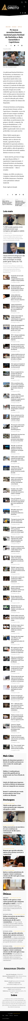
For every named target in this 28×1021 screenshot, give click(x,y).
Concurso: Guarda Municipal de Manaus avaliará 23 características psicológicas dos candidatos (17, 727)
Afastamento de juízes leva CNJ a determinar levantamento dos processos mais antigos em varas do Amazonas (18, 437)
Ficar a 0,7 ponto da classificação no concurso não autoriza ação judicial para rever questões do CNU (18, 501)
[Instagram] (22, 13)
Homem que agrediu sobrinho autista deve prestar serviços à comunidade (13, 852)
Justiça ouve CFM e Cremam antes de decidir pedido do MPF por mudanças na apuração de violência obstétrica (17, 397)
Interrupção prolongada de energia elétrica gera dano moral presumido (18, 365)
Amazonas (8, 26)
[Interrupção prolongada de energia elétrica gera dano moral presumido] (6, 365)
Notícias (20, 26)
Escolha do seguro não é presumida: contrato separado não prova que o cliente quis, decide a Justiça (17, 628)
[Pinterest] (18, 45)
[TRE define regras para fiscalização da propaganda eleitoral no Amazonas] (6, 511)
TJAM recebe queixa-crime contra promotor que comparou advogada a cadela (13, 229)
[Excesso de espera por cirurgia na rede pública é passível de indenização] (6, 697)
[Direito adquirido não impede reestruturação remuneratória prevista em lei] (6, 598)
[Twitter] (25, 13)
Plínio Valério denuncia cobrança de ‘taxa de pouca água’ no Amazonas (7, 202)
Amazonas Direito (16, 1013)
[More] (21, 45)
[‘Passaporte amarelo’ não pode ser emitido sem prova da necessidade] (6, 521)
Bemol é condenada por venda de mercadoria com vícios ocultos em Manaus (13, 793)
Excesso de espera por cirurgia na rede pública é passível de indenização (17, 697)
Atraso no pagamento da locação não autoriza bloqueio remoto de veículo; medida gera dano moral (18, 375)
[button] (22, 2)
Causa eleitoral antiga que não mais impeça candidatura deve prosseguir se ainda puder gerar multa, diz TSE (14, 258)
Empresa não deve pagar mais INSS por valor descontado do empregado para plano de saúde (17, 639)
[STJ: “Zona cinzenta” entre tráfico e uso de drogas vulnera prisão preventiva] (6, 747)
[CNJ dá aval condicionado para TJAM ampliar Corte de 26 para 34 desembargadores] (6, 426)
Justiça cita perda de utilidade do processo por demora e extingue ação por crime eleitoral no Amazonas (17, 308)
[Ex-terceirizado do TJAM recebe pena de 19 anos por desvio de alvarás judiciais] (6, 668)
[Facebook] (20, 13)
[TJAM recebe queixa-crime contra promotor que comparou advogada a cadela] (14, 219)
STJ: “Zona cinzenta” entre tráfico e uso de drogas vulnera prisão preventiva (17, 747)
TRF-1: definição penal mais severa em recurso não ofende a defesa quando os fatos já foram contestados (17, 707)
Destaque (14, 26)
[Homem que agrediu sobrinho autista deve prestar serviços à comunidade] (14, 861)
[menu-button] (25, 2)
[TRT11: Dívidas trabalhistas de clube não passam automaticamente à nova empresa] (6, 336)
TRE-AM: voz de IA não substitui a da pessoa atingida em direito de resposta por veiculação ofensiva (17, 449)
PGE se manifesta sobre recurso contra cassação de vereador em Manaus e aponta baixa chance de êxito (17, 386)
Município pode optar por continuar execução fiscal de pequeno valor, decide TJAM (20, 203)
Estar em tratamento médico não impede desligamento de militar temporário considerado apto (17, 559)
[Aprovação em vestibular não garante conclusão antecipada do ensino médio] (6, 687)
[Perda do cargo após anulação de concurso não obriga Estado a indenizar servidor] (6, 407)
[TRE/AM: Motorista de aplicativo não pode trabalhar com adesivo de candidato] (6, 607)
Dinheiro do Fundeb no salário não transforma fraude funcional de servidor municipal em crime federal (17, 481)
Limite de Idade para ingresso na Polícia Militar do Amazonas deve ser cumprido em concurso (13, 784)
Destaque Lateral (8, 914)
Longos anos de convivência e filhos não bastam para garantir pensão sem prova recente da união (17, 469)
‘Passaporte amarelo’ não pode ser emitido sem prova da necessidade (17, 521)
